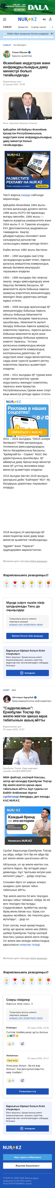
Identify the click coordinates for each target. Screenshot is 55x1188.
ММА (14, 690)
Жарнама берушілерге (27, 1165)
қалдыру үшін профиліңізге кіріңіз (26, 624)
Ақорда (26, 195)
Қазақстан (23, 27)
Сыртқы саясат (38, 27)
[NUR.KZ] (27, 19)
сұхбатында (11, 796)
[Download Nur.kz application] (27, 7)
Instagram (30, 673)
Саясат (7, 27)
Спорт (6, 690)
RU (44, 19)
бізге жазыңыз (39, 561)
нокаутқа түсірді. (30, 944)
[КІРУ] (50, 19)
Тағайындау (19, 45)
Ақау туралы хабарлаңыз (27, 1157)
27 (7, 983)
